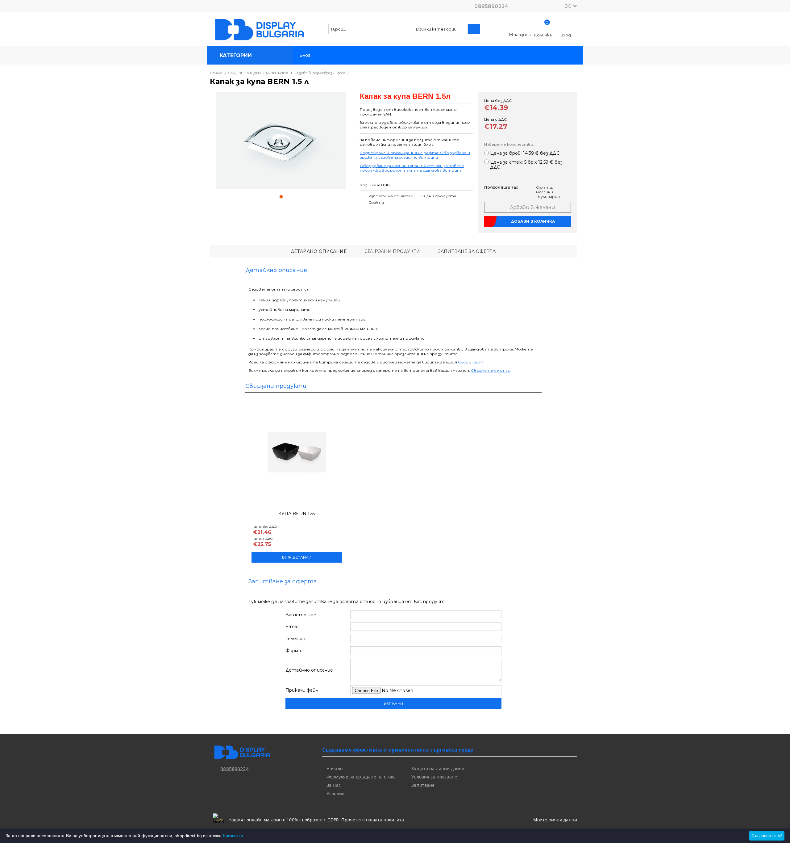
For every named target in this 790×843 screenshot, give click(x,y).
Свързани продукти (392, 251)
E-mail (292, 626)
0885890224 (491, 6)
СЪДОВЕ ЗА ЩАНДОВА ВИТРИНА (258, 73)
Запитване (422, 785)
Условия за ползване (434, 777)
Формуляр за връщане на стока (361, 777)
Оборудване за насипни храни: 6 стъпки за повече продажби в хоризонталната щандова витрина (412, 168)
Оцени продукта (438, 196)
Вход (565, 34)
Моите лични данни (555, 820)
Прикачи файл (301, 690)
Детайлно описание (318, 251)
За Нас (333, 785)
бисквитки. (233, 835)
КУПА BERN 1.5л (296, 513)
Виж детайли (296, 557)
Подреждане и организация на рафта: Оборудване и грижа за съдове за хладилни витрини (415, 155)
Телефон (295, 638)
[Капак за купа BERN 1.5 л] (281, 140)
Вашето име (300, 615)
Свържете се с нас (490, 370)
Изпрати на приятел (390, 196)
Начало (216, 73)
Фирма (293, 650)
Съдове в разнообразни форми (321, 73)
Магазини (520, 34)
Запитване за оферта (467, 251)
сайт (477, 362)
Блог (305, 55)
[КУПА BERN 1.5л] (297, 452)
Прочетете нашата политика (372, 820)
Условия (335, 793)
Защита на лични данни (437, 768)
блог (463, 362)
